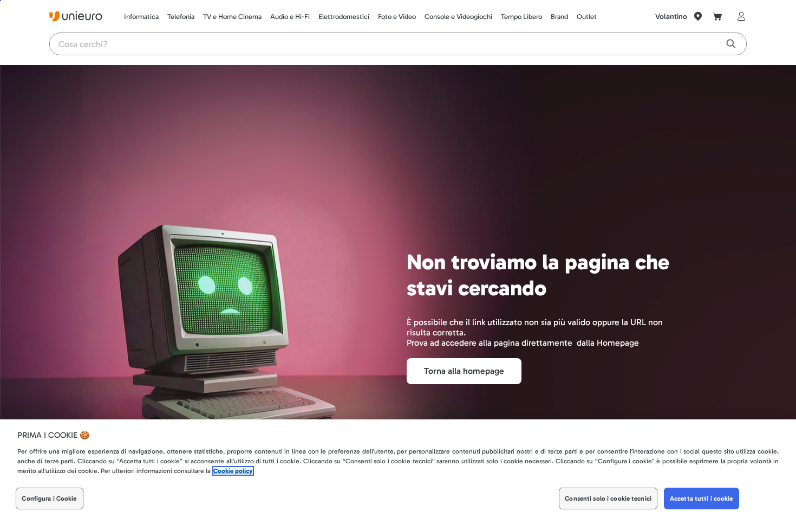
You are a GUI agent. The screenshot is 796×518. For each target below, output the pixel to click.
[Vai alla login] (739, 16)
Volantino (671, 16)
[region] (398, 468)
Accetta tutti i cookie (701, 498)
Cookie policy (233, 471)
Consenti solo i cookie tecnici (608, 498)
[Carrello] (717, 16)
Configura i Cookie (49, 498)
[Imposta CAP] (698, 16)
